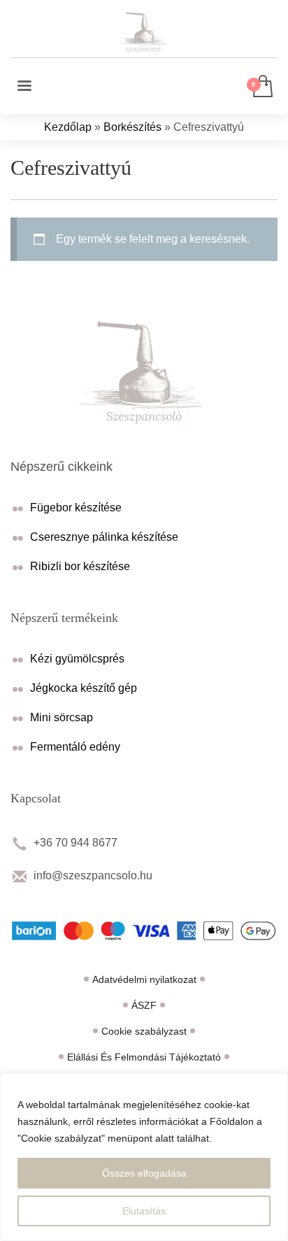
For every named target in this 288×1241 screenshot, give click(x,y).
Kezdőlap (68, 127)
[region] (144, 1157)
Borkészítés (132, 127)
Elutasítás (144, 1211)
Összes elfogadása (144, 1173)
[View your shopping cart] (262, 87)
